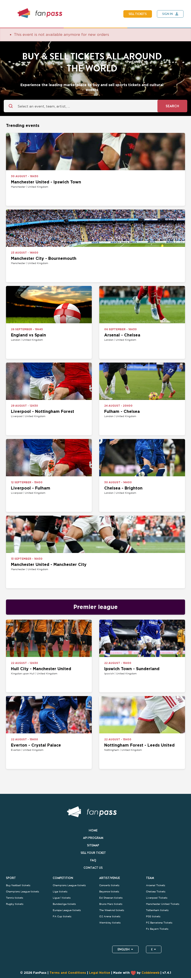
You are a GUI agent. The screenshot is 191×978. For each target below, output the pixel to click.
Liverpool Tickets (156, 897)
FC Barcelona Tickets (159, 922)
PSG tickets (153, 916)
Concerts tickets (109, 885)
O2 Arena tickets (109, 916)
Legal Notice (99, 973)
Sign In (167, 14)
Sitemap (93, 845)
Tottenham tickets (157, 910)
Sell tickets (138, 14)
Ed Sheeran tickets (111, 897)
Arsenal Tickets (155, 885)
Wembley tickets (110, 922)
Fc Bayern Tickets (157, 928)
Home (93, 830)
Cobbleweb (150, 973)
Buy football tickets (18, 885)
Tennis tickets (14, 897)
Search (172, 106)
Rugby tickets (14, 904)
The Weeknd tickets (111, 910)
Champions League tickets (22, 891)
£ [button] (151, 949)
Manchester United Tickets (162, 904)
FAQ (93, 860)
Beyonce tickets (109, 891)
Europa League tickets (67, 910)
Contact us (93, 867)
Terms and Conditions (67, 973)
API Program (93, 838)
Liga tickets (60, 891)
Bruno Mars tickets (110, 904)
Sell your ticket (93, 853)
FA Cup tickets (62, 916)
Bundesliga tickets (64, 904)
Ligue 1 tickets (62, 897)
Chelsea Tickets (155, 891)
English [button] (124, 949)
